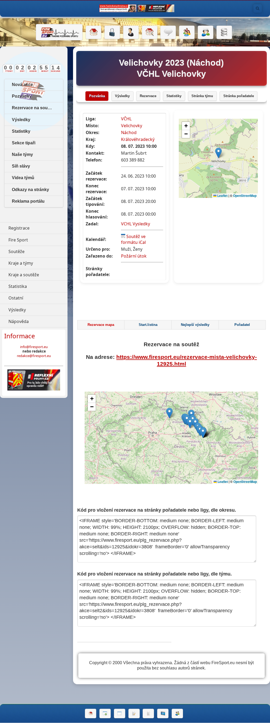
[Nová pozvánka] (105, 713)
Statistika (38, 286)
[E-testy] (187, 32)
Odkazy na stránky (30, 189)
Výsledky (122, 96)
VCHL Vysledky (135, 224)
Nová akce (22, 84)
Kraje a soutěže (38, 275)
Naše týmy (22, 154)
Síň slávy (21, 166)
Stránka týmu (202, 96)
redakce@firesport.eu (34, 355)
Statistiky (173, 96)
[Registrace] (131, 32)
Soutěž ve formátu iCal (133, 239)
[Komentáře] (168, 32)
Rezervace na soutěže (34, 108)
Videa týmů (23, 177)
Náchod (129, 132)
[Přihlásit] (112, 32)
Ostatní (38, 298)
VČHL (126, 119)
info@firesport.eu (34, 346)
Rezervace (148, 96)
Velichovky (131, 126)
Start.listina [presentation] (148, 325)
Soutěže (38, 251)
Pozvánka (97, 96)
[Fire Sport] (59, 32)
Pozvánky (22, 96)
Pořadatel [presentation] (242, 325)
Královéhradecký (138, 139)
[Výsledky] (148, 713)
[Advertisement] (172, 303)
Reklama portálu (28, 201)
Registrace (19, 228)
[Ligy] (224, 32)
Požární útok (134, 256)
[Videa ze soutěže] (162, 713)
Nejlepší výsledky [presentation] (195, 325)
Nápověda (38, 321)
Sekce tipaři (23, 143)
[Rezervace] (134, 713)
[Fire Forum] (205, 32)
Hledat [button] (257, 8)
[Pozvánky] (119, 713)
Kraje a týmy (38, 263)
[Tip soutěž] (177, 713)
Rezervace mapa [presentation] (101, 325)
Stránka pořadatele (238, 96)
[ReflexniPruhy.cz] (33, 380)
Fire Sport (38, 240)
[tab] (100, 325)
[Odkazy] (149, 32)
